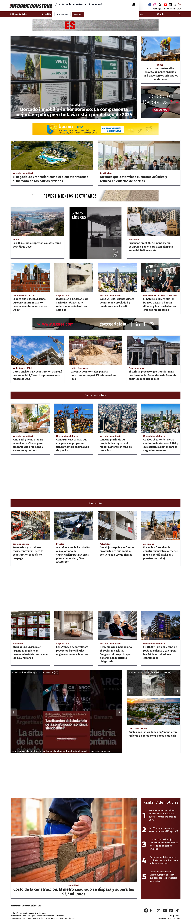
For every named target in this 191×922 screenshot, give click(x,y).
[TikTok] (175, 4)
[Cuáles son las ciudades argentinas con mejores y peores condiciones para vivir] (153, 711)
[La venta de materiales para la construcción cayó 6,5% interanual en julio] (95, 350)
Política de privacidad (31, 918)
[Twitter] (160, 4)
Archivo (177, 916)
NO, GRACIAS (62, 14)
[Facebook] (149, 4)
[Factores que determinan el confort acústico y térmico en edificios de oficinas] (139, 155)
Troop (178, 918)
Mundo (160, 14)
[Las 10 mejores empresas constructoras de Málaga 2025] (37, 221)
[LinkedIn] (170, 4)
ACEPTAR (77, 14)
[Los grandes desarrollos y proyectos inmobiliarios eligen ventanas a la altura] (73, 625)
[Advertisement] (88, 477)
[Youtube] (165, 4)
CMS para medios (165, 918)
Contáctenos (16, 918)
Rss (171, 916)
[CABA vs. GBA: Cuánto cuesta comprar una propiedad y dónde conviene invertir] (117, 277)
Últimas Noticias (18, 14)
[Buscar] (180, 14)
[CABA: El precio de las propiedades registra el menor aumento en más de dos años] (117, 418)
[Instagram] (155, 4)
